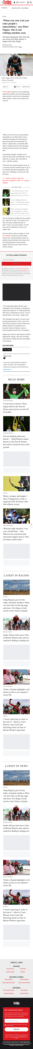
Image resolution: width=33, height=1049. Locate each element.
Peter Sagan (7, 92)
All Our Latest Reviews (8, 990)
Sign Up (16, 1029)
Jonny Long (8, 45)
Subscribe (22, 2)
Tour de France (10, 968)
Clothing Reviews (24, 993)
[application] (16, 292)
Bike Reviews (24, 990)
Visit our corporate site (24, 1042)
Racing (4, 16)
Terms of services (21, 268)
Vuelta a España (10, 971)
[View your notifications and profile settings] (14, 2)
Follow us (18, 86)
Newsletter (27, 86)
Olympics (23, 971)
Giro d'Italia (6, 236)
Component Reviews (9, 993)
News (20, 47)
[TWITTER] (4, 358)
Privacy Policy (22, 1035)
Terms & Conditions (15, 1037)
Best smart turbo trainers (9, 982)
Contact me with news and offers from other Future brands (16, 1025)
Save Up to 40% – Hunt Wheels (20, 8)
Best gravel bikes (24, 979)
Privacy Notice (23, 270)
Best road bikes (9, 979)
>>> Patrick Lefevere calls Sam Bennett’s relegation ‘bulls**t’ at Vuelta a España (16, 180)
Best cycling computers (24, 982)
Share (6, 86)
